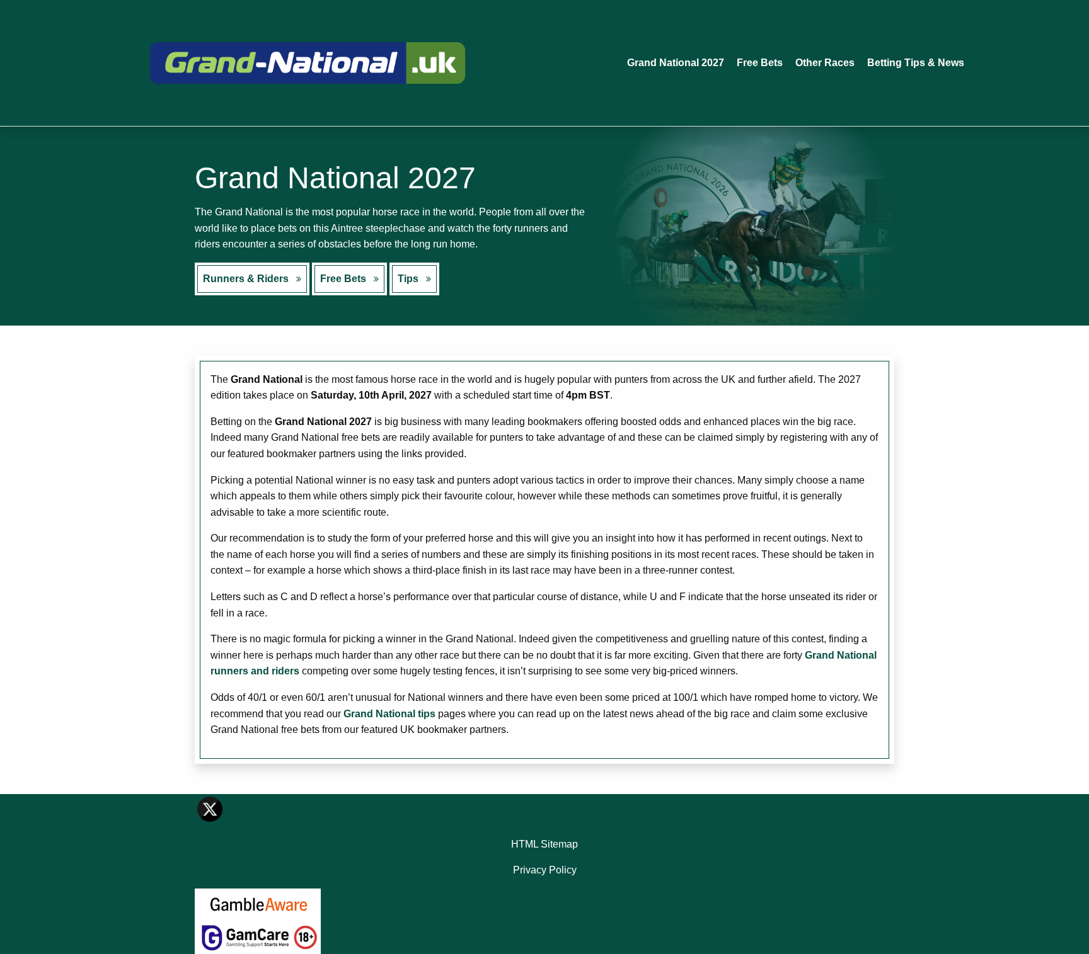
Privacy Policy (545, 870)
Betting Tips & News (915, 62)
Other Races (825, 62)
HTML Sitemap (544, 844)
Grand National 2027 (675, 62)
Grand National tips (389, 713)
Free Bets (760, 62)
